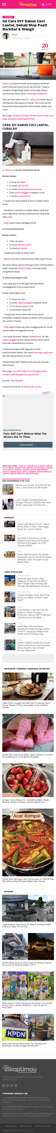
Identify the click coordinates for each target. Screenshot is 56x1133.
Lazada (37, 386)
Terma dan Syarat (43, 1126)
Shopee (27, 386)
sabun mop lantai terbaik (23, 472)
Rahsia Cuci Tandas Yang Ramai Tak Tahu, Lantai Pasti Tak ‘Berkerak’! (33, 486)
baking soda (27, 306)
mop (9, 216)
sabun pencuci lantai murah (24, 474)
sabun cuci (34, 99)
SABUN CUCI (26, 125)
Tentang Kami (26, 1126)
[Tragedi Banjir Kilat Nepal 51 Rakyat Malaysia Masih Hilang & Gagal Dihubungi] (28, 921)
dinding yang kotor (43, 352)
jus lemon (22, 248)
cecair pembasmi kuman (30, 189)
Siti (16, 34)
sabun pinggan (22, 192)
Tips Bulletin (17, 380)
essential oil (24, 196)
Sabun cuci (7, 83)
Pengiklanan (11, 1126)
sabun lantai (29, 470)
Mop (6, 222)
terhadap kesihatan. (37, 93)
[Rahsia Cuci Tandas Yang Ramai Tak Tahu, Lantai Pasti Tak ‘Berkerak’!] (7, 489)
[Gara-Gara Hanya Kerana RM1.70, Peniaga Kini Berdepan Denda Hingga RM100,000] (28, 1040)
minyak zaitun (25, 244)
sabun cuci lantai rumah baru (30, 468)
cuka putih (23, 185)
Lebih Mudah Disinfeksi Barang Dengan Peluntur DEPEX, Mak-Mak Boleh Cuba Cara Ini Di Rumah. (33, 502)
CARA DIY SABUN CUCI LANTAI (31, 466)
